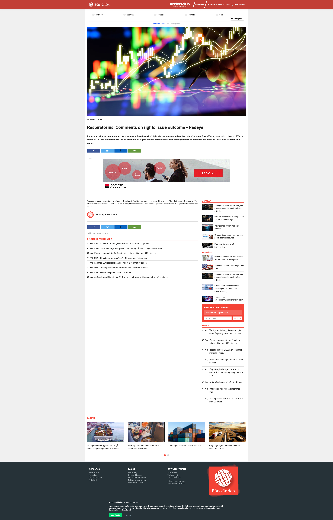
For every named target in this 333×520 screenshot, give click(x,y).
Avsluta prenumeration (137, 482)
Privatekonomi (239, 4)
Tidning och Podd (225, 4)
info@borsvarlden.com (176, 481)
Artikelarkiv (93, 480)
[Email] (134, 151)
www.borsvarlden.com (176, 483)
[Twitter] (107, 151)
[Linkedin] (120, 151)
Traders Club (94, 473)
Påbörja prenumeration (137, 480)
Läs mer (129, 515)
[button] (164, 455)
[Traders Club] (180, 4)
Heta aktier (211, 4)
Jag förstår (115, 515)
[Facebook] (93, 151)
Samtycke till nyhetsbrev (217, 312)
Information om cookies (137, 478)
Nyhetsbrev (199, 4)
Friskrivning (132, 473)
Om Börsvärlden (95, 478)
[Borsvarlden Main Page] (99, 4)
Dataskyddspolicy (135, 475)
